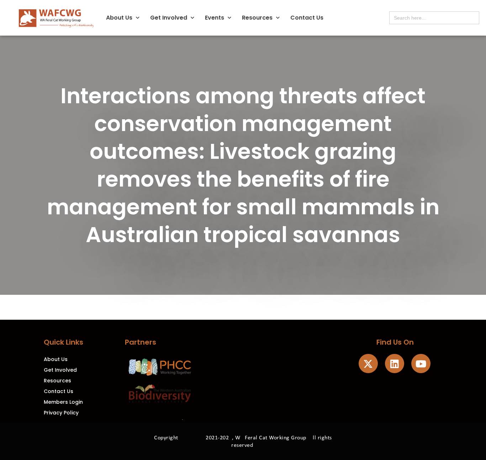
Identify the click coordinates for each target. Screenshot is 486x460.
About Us (119, 18)
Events (214, 18)
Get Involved (168, 18)
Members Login (63, 402)
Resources (257, 18)
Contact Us (306, 18)
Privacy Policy (61, 412)
